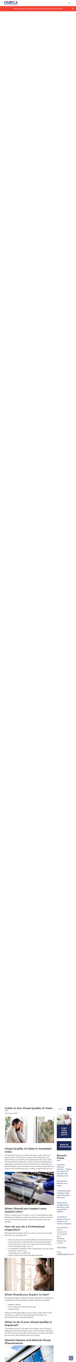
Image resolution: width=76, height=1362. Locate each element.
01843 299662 (61, 1247)
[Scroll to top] (71, 1358)
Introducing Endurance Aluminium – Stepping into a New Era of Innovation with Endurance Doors (64, 1170)
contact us (8, 1331)
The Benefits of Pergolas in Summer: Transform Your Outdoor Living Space (64, 1220)
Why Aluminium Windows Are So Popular (62, 1183)
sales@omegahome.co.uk (65, 1254)
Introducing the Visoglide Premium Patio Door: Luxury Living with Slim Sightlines (63, 1207)
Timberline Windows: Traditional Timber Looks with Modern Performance (64, 1194)
